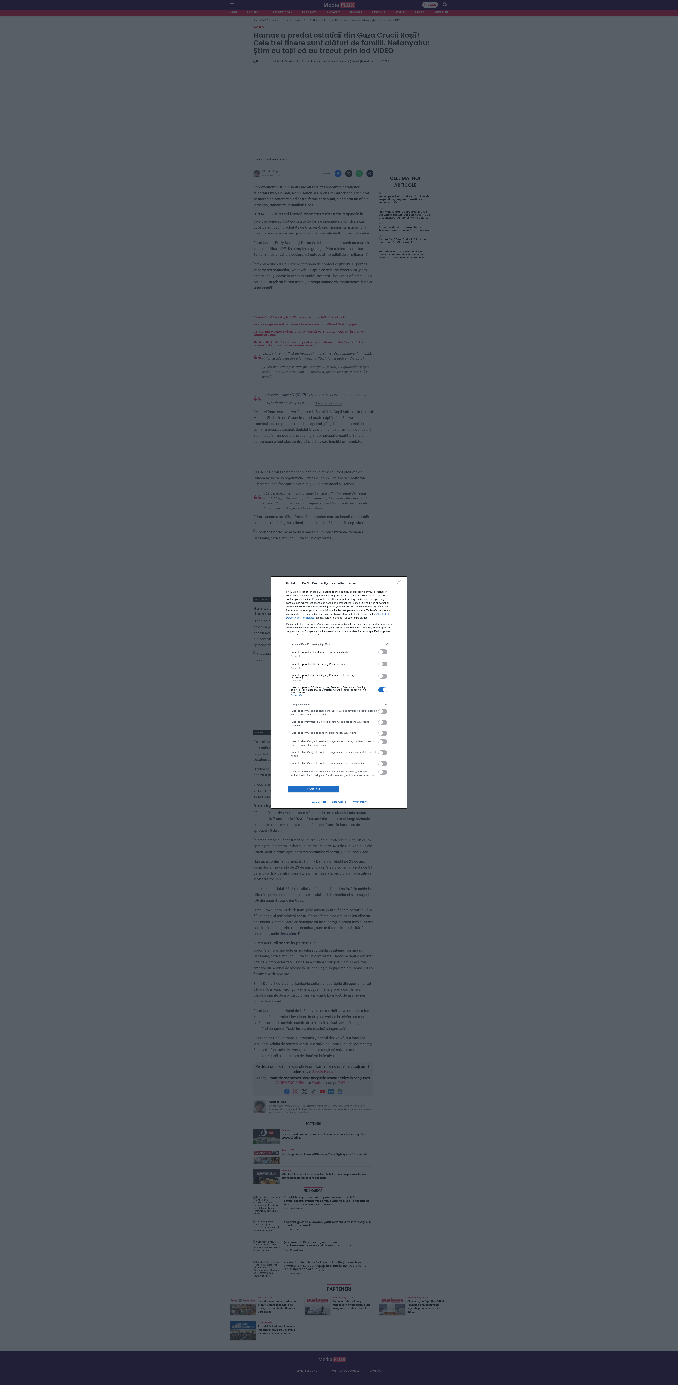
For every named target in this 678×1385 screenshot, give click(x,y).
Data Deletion (319, 801)
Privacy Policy (359, 801)
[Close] (400, 583)
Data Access (339, 801)
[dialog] (339, 692)
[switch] (382, 651)
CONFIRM (313, 789)
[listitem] (339, 644)
